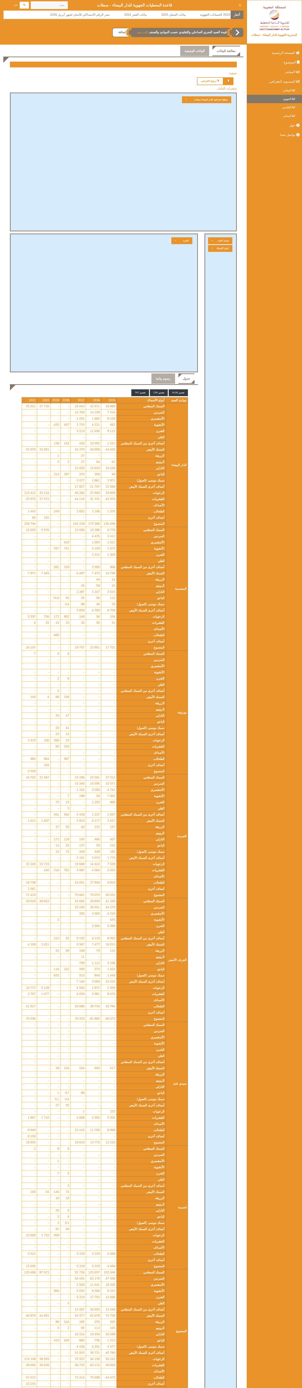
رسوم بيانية (163, 378)
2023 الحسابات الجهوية (215, 15)
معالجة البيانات (226, 51)
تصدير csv (158, 392)
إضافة (122, 32)
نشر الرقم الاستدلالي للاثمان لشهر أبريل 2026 (80, 15)
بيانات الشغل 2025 (173, 15)
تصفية (233, 73)
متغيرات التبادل (227, 88)
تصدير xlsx (178, 392)
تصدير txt (140, 392)
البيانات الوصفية (195, 51)
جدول (186, 378)
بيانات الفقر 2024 (135, 15)
